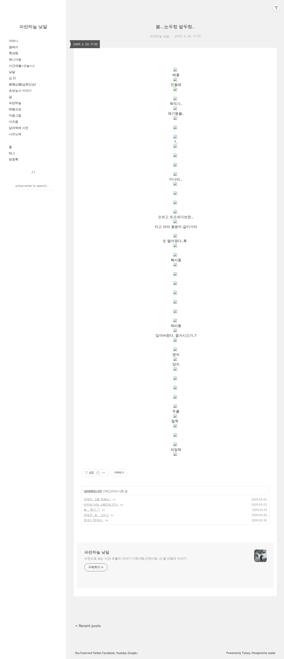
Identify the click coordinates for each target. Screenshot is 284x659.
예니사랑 (15, 59)
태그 (12, 153)
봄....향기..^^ (92, 509)
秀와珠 (13, 53)
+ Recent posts (88, 625)
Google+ (133, 653)
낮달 (12, 72)
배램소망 (15, 109)
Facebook (108, 653)
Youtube (121, 653)
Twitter (97, 653)
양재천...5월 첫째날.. (97, 499)
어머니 (13, 41)
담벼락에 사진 (18, 128)
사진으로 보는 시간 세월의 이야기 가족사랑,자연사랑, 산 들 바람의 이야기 (135, 558)
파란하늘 (15, 103)
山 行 (12, 78)
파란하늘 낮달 (33, 26)
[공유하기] (98, 472)
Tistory (246, 653)
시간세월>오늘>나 (22, 65)
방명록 (13, 159)
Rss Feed (81, 653)
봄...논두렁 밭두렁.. (175, 26)
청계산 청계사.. (94, 520)
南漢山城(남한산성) (22, 84)
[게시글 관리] (103, 472)
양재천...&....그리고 (96, 515)
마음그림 (15, 115)
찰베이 (13, 47)
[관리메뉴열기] (276, 7)
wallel (271, 653)
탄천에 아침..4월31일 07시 (101, 504)
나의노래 (15, 134)
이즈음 (13, 121)
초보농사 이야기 (20, 90)
